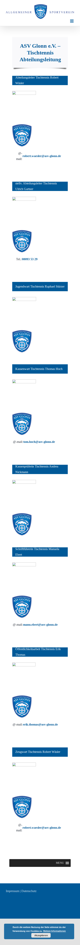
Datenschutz (29, 891)
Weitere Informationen (54, 930)
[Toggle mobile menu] (72, 21)
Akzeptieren (41, 935)
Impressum (12, 891)
